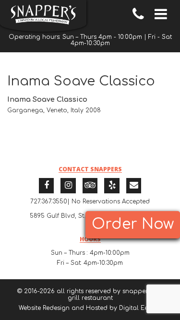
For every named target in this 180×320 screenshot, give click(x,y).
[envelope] (134, 185)
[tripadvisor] (90, 185)
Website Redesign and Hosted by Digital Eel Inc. (90, 308)
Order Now (133, 224)
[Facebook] (46, 185)
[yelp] (112, 185)
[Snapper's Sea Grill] (43, 16)
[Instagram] (68, 185)
